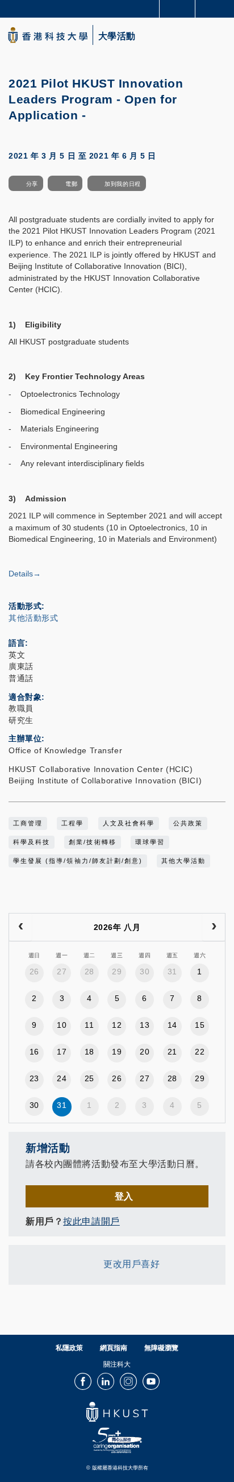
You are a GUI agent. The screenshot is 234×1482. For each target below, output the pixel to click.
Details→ (25, 573)
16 (34, 1051)
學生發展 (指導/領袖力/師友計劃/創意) (78, 860)
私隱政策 (69, 1348)
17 (61, 1051)
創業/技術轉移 (92, 841)
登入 (124, 1196)
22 (199, 1051)
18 (89, 1051)
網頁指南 (113, 1348)
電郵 (71, 184)
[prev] (20, 927)
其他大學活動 (183, 860)
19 (117, 1051)
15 (199, 1024)
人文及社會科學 (128, 823)
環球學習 (150, 841)
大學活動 (117, 36)
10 (61, 1024)
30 (144, 971)
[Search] (217, 8)
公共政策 (188, 823)
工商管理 (28, 823)
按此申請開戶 (91, 1221)
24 (61, 1078)
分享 (32, 184)
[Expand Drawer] (177, 9)
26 (34, 971)
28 (89, 971)
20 (144, 1051)
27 (61, 971)
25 (89, 1078)
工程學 (72, 823)
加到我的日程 (122, 184)
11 (89, 1024)
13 (144, 1024)
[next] (213, 927)
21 (172, 1051)
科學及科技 (31, 841)
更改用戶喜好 (131, 1264)
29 (117, 971)
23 (34, 1078)
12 (117, 1024)
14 (172, 1024)
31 (172, 971)
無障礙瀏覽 (161, 1348)
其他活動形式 (33, 617)
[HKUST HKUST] (47, 35)
